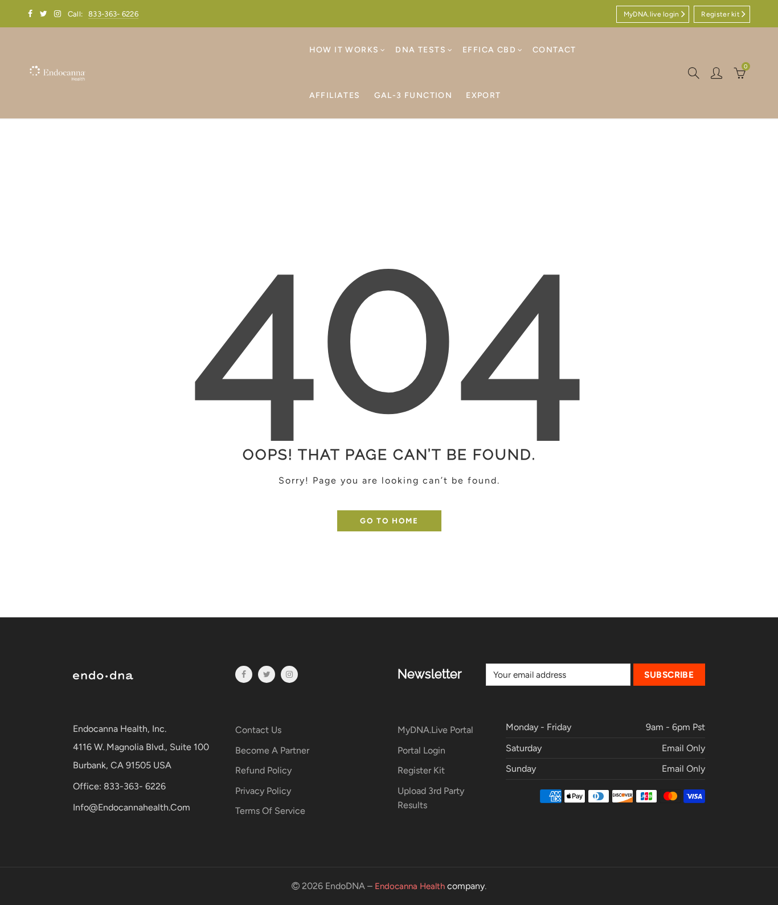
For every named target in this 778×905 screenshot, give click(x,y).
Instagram (289, 674)
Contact (554, 50)
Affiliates (335, 95)
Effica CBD (489, 50)
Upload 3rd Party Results (431, 798)
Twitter (266, 674)
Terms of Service (270, 810)
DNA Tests (420, 50)
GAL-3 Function (413, 95)
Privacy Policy (263, 790)
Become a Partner (272, 750)
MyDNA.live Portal (435, 729)
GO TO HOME (389, 520)
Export (483, 95)
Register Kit (421, 770)
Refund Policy (263, 770)
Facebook (243, 674)
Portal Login (421, 750)
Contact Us (258, 729)
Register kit (720, 14)
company (430, 886)
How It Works (344, 50)
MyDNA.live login (651, 14)
